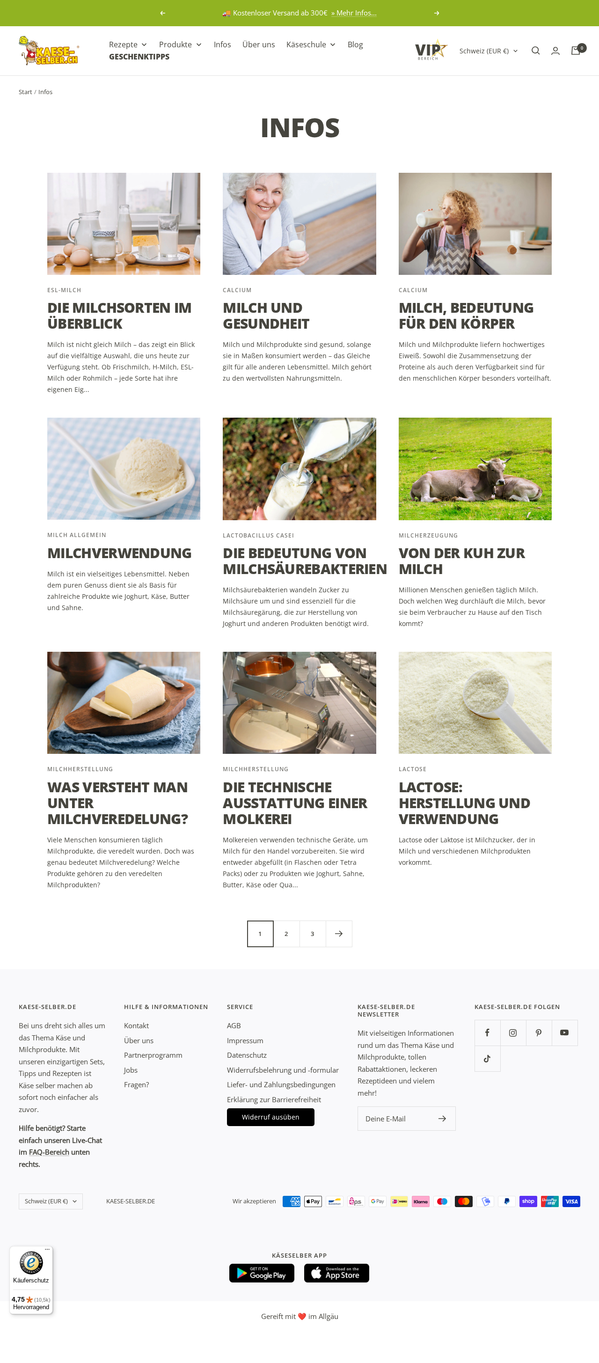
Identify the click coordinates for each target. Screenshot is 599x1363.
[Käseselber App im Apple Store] (337, 1273)
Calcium (237, 290)
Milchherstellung (80, 769)
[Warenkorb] (575, 50)
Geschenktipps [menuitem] (139, 56)
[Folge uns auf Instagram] (513, 1033)
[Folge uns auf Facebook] (487, 1033)
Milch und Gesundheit (266, 315)
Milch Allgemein (76, 535)
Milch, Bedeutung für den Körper (466, 315)
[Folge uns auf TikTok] (487, 1058)
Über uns (138, 1040)
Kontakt (136, 1025)
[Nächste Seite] (339, 934)
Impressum (245, 1040)
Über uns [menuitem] (258, 44)
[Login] (555, 51)
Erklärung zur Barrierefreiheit (274, 1099)
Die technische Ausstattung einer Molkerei (295, 802)
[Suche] (536, 50)
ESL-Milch (64, 290)
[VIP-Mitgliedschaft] (431, 49)
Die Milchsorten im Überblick (119, 315)
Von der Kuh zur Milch (462, 560)
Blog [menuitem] (355, 44)
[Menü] (47, 1251)
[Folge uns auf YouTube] (564, 1033)
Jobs (131, 1070)
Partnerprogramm (153, 1055)
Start (25, 92)
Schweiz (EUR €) (484, 50)
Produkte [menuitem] (175, 44)
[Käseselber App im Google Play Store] (262, 1273)
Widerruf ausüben (271, 1117)
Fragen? (136, 1084)
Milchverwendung (119, 552)
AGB (234, 1025)
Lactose (413, 769)
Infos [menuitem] (222, 44)
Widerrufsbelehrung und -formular (283, 1070)
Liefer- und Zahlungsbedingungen (281, 1084)
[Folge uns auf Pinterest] (539, 1033)
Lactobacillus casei (258, 535)
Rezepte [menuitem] (123, 44)
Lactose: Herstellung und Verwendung (465, 802)
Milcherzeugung (428, 535)
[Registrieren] (442, 1118)
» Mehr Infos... (354, 12)
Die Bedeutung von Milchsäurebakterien (305, 560)
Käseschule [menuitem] (306, 44)
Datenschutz (247, 1055)
